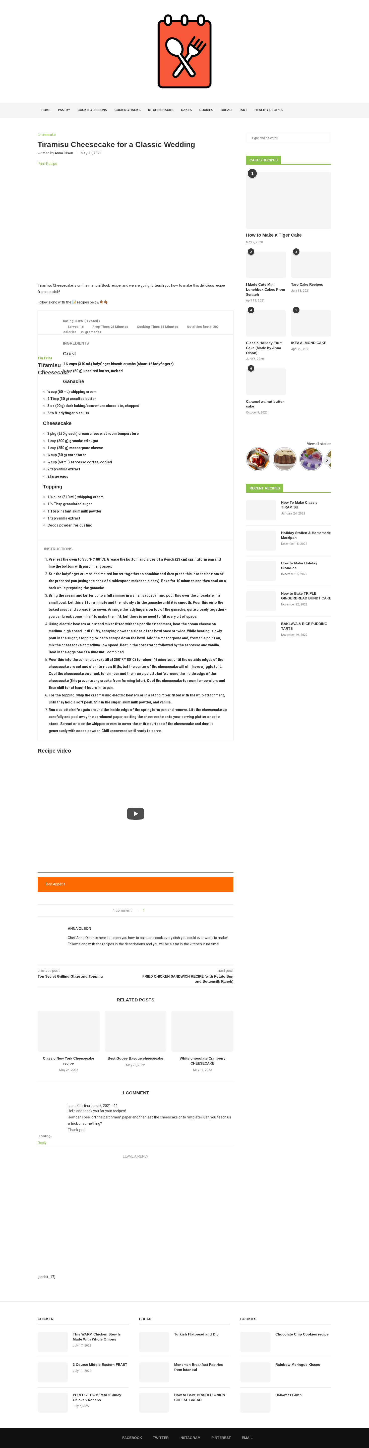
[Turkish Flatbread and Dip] (154, 1342)
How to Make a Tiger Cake (274, 235)
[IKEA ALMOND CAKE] (311, 323)
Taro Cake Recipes (307, 284)
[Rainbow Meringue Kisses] (255, 1372)
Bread (226, 110)
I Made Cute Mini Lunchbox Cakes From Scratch (265, 289)
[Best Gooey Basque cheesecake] (136, 1031)
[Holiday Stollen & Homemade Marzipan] (261, 541)
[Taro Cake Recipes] (311, 265)
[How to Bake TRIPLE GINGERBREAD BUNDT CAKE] (261, 601)
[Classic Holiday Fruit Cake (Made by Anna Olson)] (266, 323)
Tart (243, 110)
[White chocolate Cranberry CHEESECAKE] (202, 1031)
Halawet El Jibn (288, 1395)
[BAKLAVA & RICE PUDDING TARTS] (261, 632)
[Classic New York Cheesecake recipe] (69, 1031)
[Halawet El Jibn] (255, 1403)
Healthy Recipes (269, 110)
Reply (42, 1143)
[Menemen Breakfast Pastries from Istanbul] (154, 1372)
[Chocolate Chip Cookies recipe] (255, 1342)
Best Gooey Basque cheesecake (135, 1058)
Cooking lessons (92, 110)
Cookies (206, 110)
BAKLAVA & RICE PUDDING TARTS (304, 626)
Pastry (64, 110)
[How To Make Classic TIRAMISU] (261, 510)
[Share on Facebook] (150, 910)
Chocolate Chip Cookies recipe (302, 1334)
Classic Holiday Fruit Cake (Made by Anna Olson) (264, 348)
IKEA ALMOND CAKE (308, 343)
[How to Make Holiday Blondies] (261, 571)
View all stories (319, 444)
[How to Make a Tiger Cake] (288, 200)
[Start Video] (135, 814)
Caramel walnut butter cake (265, 403)
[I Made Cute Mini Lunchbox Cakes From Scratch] (266, 265)
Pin (40, 358)
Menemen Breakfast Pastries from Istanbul (198, 1367)
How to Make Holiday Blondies (299, 565)
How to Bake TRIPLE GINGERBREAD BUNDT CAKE (306, 595)
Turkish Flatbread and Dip (196, 1334)
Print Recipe (47, 164)
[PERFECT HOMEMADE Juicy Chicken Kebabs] (53, 1403)
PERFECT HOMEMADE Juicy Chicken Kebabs (97, 1397)
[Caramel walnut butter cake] (266, 381)
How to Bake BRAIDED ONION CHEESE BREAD (199, 1397)
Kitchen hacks (160, 110)
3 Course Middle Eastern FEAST (100, 1365)
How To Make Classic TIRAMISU (299, 504)
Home (45, 110)
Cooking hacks (127, 110)
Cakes (186, 110)
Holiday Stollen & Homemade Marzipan (306, 535)
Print (48, 358)
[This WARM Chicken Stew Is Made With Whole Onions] (53, 1342)
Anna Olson (64, 153)
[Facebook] (311, 110)
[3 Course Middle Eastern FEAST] (53, 1372)
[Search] (328, 110)
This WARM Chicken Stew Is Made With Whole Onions (97, 1336)
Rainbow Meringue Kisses (297, 1365)
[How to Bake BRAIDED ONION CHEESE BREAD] (154, 1403)
